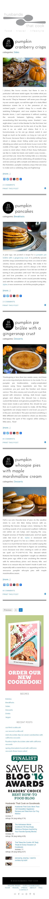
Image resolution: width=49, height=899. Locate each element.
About (33, 888)
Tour (7, 888)
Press (24, 888)
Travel (15, 888)
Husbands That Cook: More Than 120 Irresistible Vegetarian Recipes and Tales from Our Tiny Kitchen (27, 810)
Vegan (8, 717)
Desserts (18, 338)
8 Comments (9, 439)
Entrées (8, 699)
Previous (7, 610)
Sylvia (5, 284)
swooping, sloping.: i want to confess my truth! (25, 859)
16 (8, 322)
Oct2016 (8, 44)
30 (8, 459)
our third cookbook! (13, 727)
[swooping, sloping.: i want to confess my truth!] (10, 861)
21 (8, 205)
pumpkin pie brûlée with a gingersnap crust (22, 328)
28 (8, 41)
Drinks (7, 713)
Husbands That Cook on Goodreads (22, 803)
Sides (16, 52)
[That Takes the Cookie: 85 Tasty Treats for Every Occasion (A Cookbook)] (10, 845)
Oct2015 (8, 462)
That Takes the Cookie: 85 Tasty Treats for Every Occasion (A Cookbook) (26, 844)
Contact (23, 890)
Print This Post (11, 189)
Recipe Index (14, 886)
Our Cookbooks (31, 886)
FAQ (40, 888)
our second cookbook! (14, 731)
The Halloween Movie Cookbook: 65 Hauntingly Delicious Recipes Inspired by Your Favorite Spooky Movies (26, 828)
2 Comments (9, 185)
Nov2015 (8, 325)
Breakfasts (19, 216)
